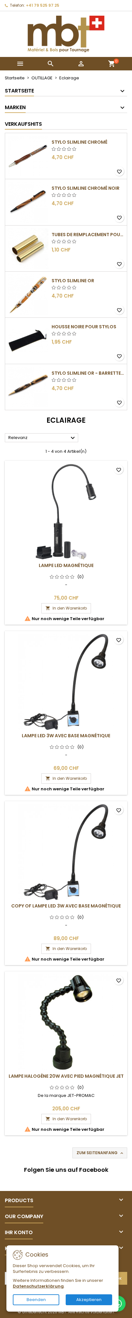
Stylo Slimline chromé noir (86, 188)
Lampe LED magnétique (66, 565)
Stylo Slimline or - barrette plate (88, 373)
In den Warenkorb (66, 608)
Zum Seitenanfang (100, 1153)
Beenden (36, 1300)
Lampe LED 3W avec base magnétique (66, 735)
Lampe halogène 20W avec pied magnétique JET (66, 1076)
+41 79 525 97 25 (42, 5)
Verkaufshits (23, 124)
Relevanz (42, 438)
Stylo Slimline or (73, 280)
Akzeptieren (89, 1300)
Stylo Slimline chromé (79, 142)
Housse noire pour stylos (84, 326)
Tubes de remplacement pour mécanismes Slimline (88, 234)
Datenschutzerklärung (38, 1286)
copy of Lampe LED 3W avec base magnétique (66, 906)
